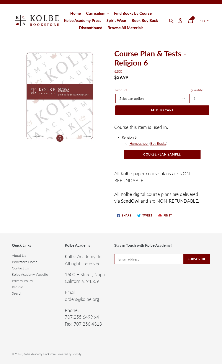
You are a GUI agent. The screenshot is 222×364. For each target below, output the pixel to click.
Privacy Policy (22, 281)
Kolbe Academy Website (30, 274)
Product (121, 90)
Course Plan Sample (162, 154)
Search (17, 293)
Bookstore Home (24, 262)
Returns (17, 287)
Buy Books (158, 143)
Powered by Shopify (69, 354)
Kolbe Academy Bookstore (40, 354)
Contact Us (20, 268)
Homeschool (139, 143)
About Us (19, 255)
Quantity (196, 90)
